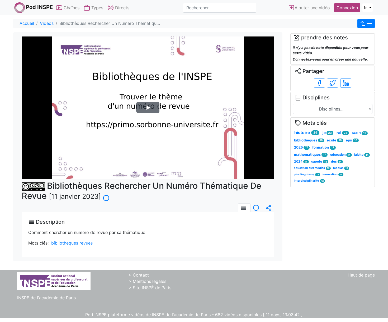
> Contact (139, 275)
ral (342, 132)
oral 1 (359, 133)
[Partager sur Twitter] (332, 83)
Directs (121, 7)
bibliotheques (308, 140)
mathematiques (310, 154)
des (336, 161)
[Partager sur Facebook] (319, 83)
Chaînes (70, 7)
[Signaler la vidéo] (106, 196)
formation (323, 147)
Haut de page (361, 275)
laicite (361, 155)
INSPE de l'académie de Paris (46, 297)
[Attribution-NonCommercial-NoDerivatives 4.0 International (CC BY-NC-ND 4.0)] (33, 186)
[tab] (244, 207)
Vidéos (47, 23)
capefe (319, 161)
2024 (300, 161)
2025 (301, 147)
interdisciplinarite (309, 180)
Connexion (347, 7)
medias (340, 168)
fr (366, 7)
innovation (332, 174)
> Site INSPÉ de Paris (150, 287)
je (327, 132)
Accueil (27, 23)
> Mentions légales (147, 281)
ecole (334, 140)
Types (96, 7)
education (340, 155)
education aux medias (311, 168)
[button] (366, 23)
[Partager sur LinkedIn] (345, 83)
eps (351, 140)
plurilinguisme (306, 174)
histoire (305, 132)
